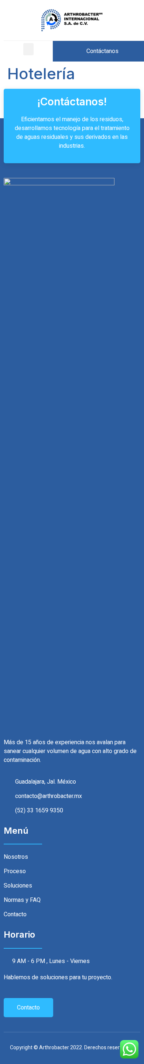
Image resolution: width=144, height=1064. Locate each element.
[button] (28, 49)
